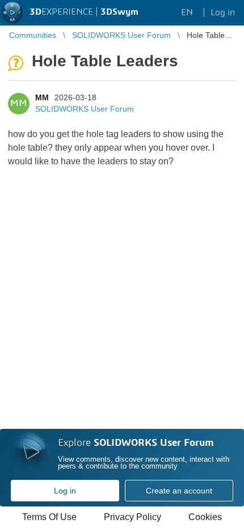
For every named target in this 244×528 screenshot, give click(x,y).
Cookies (205, 517)
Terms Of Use (49, 517)
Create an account (179, 490)
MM (42, 97)
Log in (65, 490)
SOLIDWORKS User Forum (84, 108)
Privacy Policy (132, 517)
